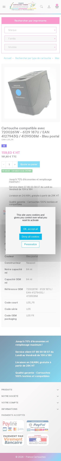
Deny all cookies (30, 236)
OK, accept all (30, 229)
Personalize (30, 244)
